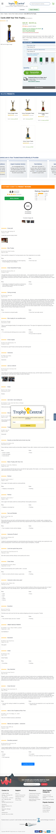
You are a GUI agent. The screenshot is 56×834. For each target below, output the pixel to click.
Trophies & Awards (47, 795)
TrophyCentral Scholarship (34, 793)
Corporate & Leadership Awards (48, 797)
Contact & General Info (20, 795)
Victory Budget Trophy (13, 113)
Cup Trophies (45, 805)
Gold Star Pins (46, 811)
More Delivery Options (34, 81)
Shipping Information (19, 796)
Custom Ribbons (46, 810)
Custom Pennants (46, 808)
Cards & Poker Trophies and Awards (16, 13)
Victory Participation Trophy (28, 113)
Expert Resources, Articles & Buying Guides (34, 800)
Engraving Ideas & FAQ (34, 795)
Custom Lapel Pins (47, 806)
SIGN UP (44, 784)
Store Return (18, 798)
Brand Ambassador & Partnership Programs (34, 797)
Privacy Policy (18, 800)
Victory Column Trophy (28, 141)
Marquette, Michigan (6, 809)
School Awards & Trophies (48, 799)
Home (2, 13)
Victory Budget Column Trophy (43, 114)
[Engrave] (33, 73)
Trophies (6, 13)
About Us (17, 793)
